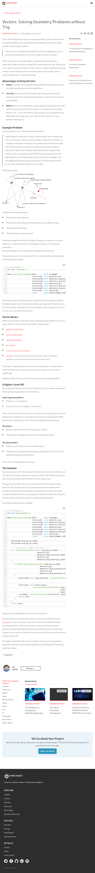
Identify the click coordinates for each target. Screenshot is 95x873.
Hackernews (91, 33)
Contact (7, 847)
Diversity (7, 802)
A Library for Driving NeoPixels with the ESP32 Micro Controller (82, 710)
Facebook (85, 33)
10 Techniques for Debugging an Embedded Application (34, 710)
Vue (3, 710)
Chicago (7, 829)
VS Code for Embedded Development (55, 710)
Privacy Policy (9, 855)
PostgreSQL (6, 716)
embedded (8, 655)
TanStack (5, 686)
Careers (7, 798)
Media (6, 851)
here (33, 462)
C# (3, 713)
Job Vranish (15, 668)
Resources (8, 806)
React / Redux (7, 723)
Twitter (81, 33)
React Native (7, 719)
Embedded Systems (9, 33)
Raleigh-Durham (10, 837)
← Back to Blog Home (11, 13)
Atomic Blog (8, 810)
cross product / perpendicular (18, 350)
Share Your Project (47, 751)
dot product (10, 345)
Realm (4, 703)
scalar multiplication (14, 334)
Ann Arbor (7, 825)
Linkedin (88, 33)
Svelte (4, 696)
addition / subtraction (14, 329)
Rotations (6, 622)
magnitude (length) (14, 340)
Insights (7, 795)
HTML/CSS (6, 690)
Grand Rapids (9, 833)
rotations (9, 356)
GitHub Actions (7, 700)
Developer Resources (12, 814)
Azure (4, 706)
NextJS (5, 693)
